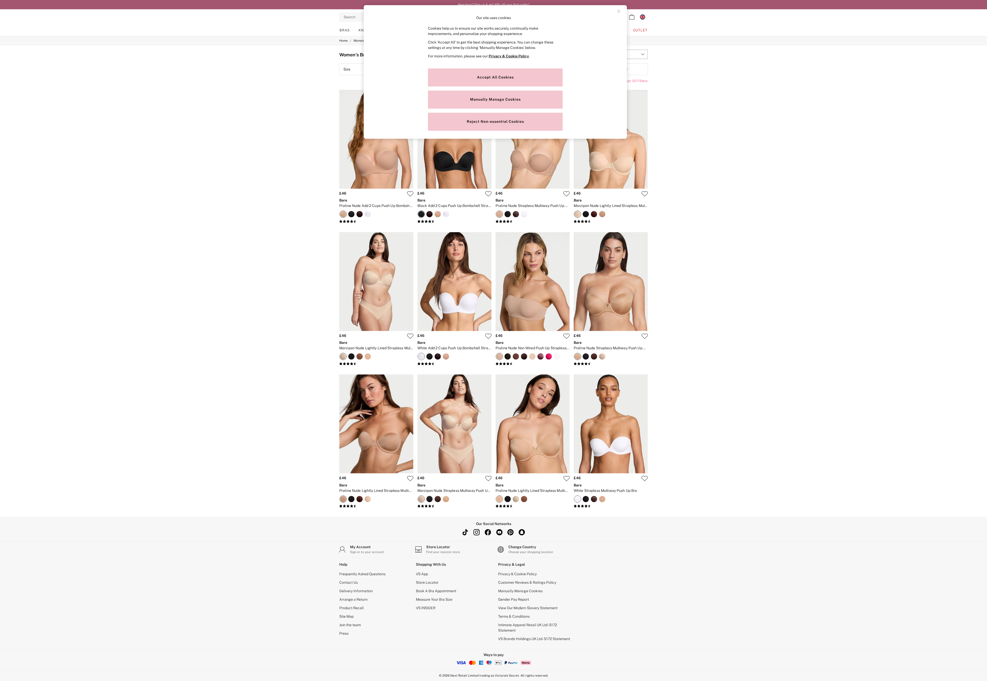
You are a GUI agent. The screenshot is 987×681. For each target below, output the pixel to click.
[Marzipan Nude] (577, 214)
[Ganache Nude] (594, 214)
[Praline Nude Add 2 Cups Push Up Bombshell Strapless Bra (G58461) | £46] (376, 139)
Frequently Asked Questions (362, 574)
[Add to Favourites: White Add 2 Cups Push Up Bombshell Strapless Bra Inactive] (488, 336)
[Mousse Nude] (360, 356)
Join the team (350, 625)
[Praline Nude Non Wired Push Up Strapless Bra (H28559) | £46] (533, 281)
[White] (368, 214)
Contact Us (348, 582)
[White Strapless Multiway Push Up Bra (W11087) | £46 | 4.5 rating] (611, 506)
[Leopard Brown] (360, 214)
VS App (422, 574)
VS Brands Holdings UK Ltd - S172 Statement (534, 639)
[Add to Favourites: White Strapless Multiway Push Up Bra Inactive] (645, 478)
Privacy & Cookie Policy (517, 574)
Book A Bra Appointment (436, 591)
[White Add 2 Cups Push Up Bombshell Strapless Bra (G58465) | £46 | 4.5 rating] (454, 364)
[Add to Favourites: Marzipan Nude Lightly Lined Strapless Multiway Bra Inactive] (645, 194)
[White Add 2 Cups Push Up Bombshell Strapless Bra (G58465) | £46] (454, 281)
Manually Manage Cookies (520, 591)
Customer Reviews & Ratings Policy (527, 582)
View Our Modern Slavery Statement (528, 608)
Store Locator (427, 582)
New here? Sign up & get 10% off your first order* (493, 3)
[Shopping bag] (631, 17)
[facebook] (488, 532)
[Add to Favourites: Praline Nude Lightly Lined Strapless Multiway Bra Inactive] (410, 478)
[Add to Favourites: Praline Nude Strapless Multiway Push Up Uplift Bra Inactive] (645, 336)
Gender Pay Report (513, 599)
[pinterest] (510, 532)
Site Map (346, 616)
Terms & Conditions (514, 616)
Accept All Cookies (495, 77)
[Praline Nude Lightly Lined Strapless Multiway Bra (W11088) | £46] (376, 423)
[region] (495, 72)
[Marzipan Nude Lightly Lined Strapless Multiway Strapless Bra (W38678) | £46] (376, 281)
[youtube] (499, 532)
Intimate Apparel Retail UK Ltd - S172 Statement (527, 627)
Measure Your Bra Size (434, 599)
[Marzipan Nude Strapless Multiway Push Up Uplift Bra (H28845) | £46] (454, 423)
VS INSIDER (425, 608)
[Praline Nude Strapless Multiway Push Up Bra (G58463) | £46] (533, 139)
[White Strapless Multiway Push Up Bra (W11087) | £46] (611, 423)
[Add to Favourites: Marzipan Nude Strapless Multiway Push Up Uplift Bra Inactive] (488, 478)
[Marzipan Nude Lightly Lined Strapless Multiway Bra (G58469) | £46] (611, 139)
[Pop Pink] (549, 356)
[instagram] (476, 532)
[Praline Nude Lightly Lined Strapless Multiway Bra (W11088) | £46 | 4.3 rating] (376, 506)
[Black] (351, 214)
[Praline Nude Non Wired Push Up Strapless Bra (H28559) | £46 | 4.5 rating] (533, 364)
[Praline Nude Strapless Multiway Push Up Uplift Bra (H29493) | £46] (611, 281)
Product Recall (351, 608)
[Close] (618, 11)
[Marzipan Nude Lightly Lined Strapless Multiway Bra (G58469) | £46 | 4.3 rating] (611, 222)
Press (344, 633)
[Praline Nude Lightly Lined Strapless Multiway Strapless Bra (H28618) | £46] (533, 423)
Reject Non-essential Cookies (495, 121)
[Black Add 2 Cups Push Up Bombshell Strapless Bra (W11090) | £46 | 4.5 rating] (454, 222)
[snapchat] (521, 532)
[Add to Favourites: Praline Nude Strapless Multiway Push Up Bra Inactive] (566, 194)
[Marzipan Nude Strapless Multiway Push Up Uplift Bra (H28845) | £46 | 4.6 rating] (454, 506)
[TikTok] (465, 532)
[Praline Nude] (343, 214)
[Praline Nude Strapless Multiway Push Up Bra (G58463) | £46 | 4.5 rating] (533, 222)
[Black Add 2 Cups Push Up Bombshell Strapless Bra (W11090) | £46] (454, 139)
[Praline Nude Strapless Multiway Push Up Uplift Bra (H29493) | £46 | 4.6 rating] (611, 364)
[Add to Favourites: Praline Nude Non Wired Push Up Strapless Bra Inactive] (566, 336)
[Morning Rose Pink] (540, 356)
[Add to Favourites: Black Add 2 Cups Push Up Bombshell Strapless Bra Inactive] (488, 194)
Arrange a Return (353, 599)
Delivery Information (356, 591)
